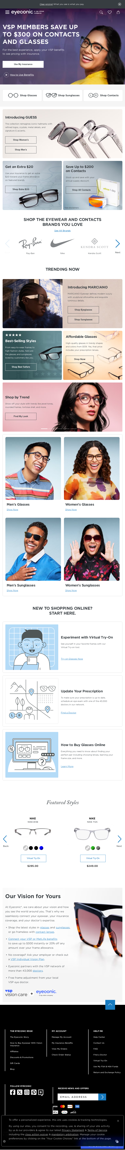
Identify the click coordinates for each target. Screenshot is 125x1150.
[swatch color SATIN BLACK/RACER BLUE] (36, 848)
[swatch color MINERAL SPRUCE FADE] (93, 848)
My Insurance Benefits (62, 1043)
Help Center (99, 1037)
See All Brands (62, 230)
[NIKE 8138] (33, 843)
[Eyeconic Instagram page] (26, 1094)
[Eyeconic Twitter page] (19, 1094)
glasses (44, 927)
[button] (110, 12)
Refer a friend (55, 4)
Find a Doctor (100, 1055)
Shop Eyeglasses (83, 310)
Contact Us (98, 1043)
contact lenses (45, 931)
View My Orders (59, 1049)
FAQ (95, 1049)
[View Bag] (118, 12)
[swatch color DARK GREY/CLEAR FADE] (98, 848)
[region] (62, 245)
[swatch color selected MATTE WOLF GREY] (88, 848)
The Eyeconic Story (19, 1037)
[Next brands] (116, 246)
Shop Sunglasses (83, 319)
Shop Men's (21, 149)
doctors (38, 970)
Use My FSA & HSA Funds (105, 1066)
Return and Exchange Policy (107, 1072)
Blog (12, 1069)
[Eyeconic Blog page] (40, 1095)
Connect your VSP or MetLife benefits (32, 938)
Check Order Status (61, 1055)
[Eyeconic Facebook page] (12, 1094)
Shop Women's (21, 140)
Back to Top (110, 1005)
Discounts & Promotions (21, 1057)
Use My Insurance (23, 64)
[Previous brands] (8, 246)
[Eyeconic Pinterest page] (34, 1094)
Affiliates (14, 1051)
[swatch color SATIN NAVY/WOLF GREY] (41, 848)
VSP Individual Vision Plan (27, 959)
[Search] (101, 12)
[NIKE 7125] (92, 843)
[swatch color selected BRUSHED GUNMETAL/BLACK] (26, 848)
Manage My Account (61, 1037)
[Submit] (102, 1097)
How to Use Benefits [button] (22, 74)
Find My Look (21, 416)
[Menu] (8, 12)
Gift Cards (15, 1063)
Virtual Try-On (33, 858)
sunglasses (63, 927)
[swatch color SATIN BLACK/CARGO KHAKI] (31, 848)
